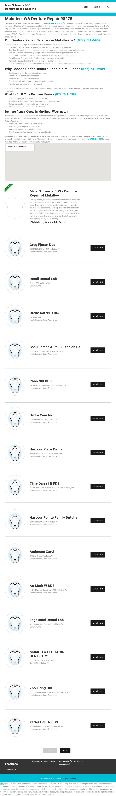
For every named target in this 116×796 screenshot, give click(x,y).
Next (65, 751)
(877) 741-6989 (55, 23)
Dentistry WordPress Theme (58, 778)
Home (85, 7)
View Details (98, 248)
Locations (96, 7)
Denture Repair (10, 770)
